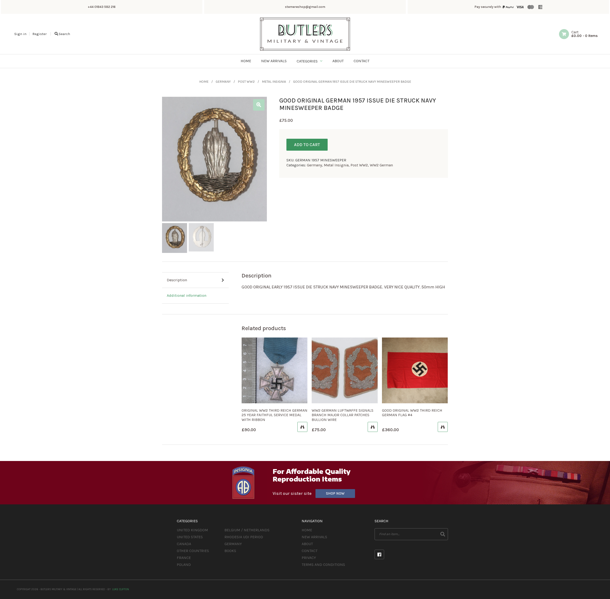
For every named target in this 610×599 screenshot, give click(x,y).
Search (64, 34)
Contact (309, 550)
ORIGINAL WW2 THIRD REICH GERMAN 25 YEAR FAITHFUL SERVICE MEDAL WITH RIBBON (274, 415)
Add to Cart (307, 144)
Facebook (379, 554)
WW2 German (381, 165)
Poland (184, 564)
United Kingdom (192, 530)
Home (203, 82)
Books (230, 550)
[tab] (195, 280)
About (307, 544)
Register (39, 34)
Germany (223, 82)
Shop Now (335, 493)
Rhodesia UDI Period (243, 537)
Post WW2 (246, 82)
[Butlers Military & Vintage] (305, 50)
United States (190, 537)
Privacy (309, 557)
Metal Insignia (274, 82)
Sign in (20, 34)
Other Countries (193, 550)
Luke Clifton (120, 589)
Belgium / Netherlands (246, 530)
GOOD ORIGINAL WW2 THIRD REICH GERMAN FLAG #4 (412, 412)
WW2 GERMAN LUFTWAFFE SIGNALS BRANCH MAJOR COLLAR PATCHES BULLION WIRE (342, 415)
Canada (184, 544)
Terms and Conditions (323, 564)
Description (177, 280)
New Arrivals (314, 537)
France (184, 557)
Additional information (186, 295)
